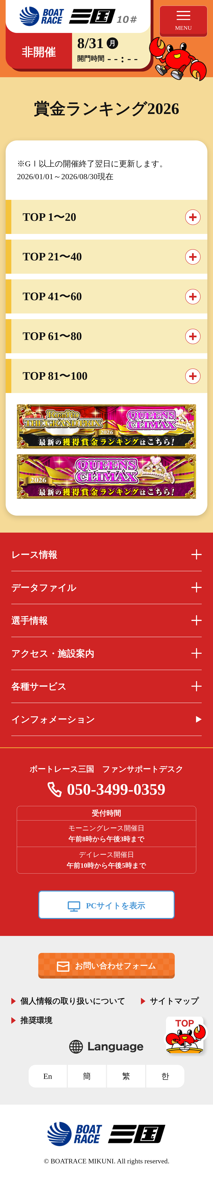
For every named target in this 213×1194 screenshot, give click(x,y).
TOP (187, 1036)
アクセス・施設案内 (52, 653)
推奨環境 (36, 1019)
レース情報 (34, 555)
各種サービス (39, 686)
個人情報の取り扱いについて (72, 999)
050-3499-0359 (116, 789)
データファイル (43, 588)
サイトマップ (174, 999)
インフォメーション (53, 719)
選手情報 (29, 620)
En (47, 1076)
